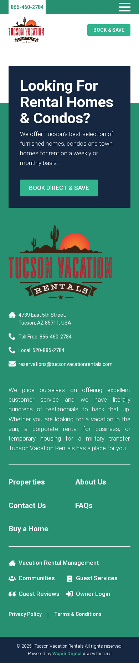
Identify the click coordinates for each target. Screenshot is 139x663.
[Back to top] (125, 649)
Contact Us (27, 505)
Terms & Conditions (78, 614)
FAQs (84, 505)
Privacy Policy (25, 614)
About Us (90, 482)
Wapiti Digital (67, 653)
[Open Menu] (124, 7)
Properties (27, 482)
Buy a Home (28, 528)
